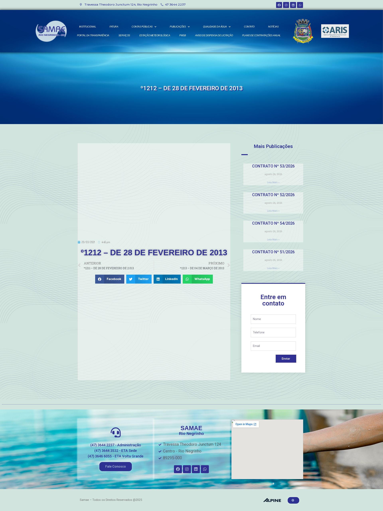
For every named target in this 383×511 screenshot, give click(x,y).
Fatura (114, 26)
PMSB (182, 35)
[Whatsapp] (300, 5)
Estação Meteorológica (154, 35)
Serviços (124, 35)
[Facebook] (279, 5)
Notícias (273, 26)
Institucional (87, 26)
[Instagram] (286, 5)
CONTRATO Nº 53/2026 (273, 166)
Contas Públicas (142, 26)
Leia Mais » (273, 182)
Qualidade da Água (215, 26)
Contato (249, 26)
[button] (115, 466)
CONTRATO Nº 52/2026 (273, 194)
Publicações (178, 26)
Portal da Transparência (93, 35)
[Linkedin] (293, 5)
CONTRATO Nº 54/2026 (273, 223)
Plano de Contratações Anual (261, 35)
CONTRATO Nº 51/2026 (273, 252)
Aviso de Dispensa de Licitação (214, 35)
